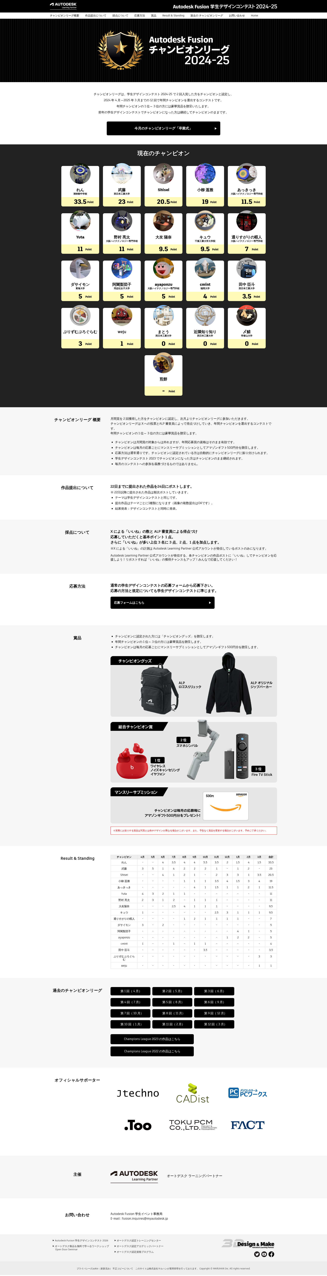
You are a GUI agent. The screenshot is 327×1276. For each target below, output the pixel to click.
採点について (120, 15)
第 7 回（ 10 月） (132, 1013)
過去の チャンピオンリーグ (206, 15)
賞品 (153, 15)
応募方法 (139, 15)
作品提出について (95, 15)
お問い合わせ (237, 15)
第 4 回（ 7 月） (131, 1002)
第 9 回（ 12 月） (215, 1013)
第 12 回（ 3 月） (215, 1024)
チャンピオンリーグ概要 (64, 15)
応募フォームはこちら (129, 602)
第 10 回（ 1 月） (132, 1024)
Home (254, 15)
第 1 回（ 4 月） (131, 991)
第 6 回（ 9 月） (215, 1002)
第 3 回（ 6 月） (215, 991)
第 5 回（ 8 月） (173, 1002)
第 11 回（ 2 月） (173, 1024)
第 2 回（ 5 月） (173, 991)
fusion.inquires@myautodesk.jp (145, 1218)
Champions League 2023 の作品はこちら (152, 1039)
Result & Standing (173, 15)
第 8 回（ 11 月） (173, 1013)
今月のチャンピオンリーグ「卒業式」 (163, 128)
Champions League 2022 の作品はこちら (152, 1051)
